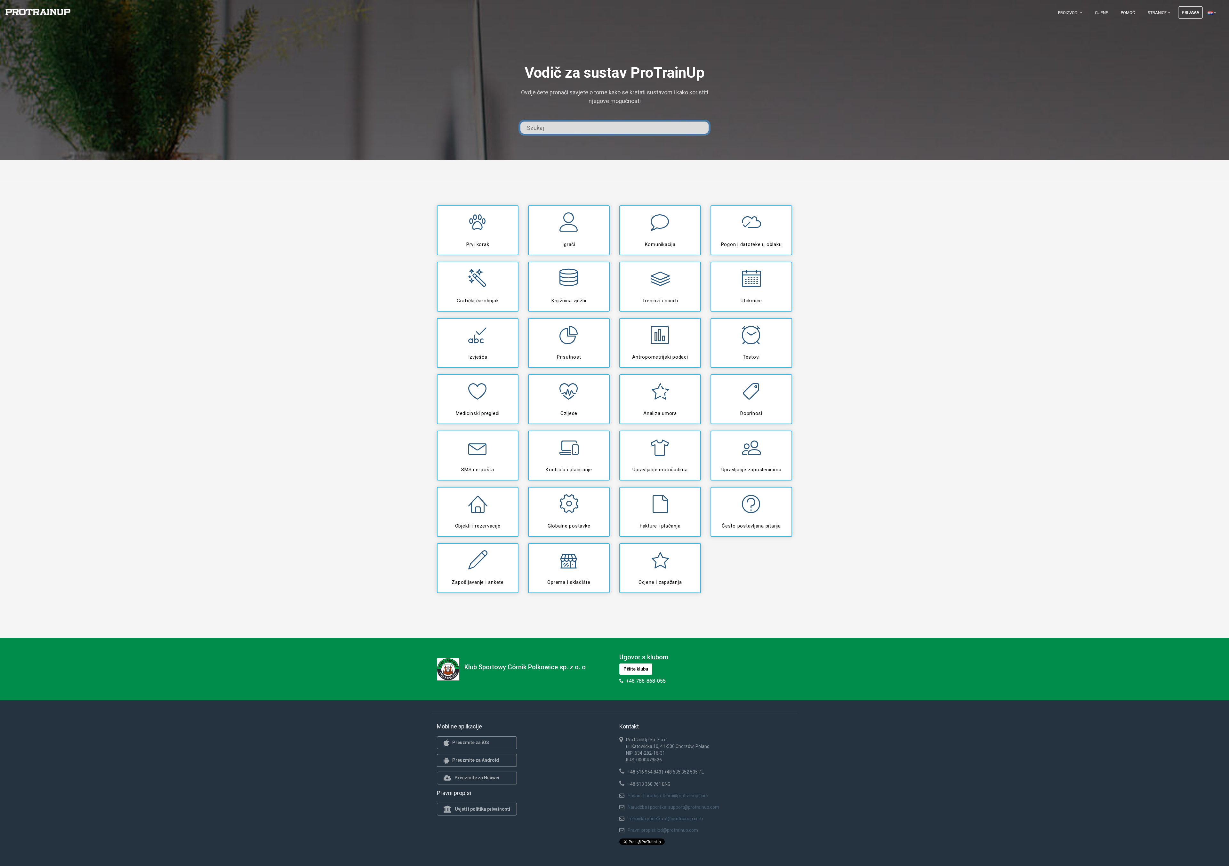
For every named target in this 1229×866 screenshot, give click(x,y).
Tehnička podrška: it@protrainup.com (665, 818)
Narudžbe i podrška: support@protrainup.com (673, 807)
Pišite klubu (635, 668)
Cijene (1101, 12)
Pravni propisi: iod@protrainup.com (663, 830)
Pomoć (1128, 12)
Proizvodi (1069, 12)
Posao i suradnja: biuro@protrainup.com (668, 795)
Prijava (1190, 12)
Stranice (1158, 12)
